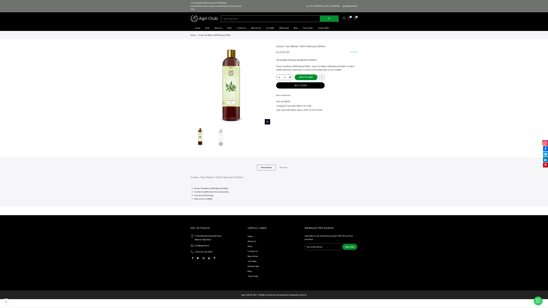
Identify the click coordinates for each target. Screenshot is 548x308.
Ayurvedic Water (294, 106)
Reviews (283, 167)
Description (266, 167)
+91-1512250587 (316, 6)
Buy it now (300, 85)
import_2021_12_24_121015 (309, 110)
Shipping (292, 60)
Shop (207, 28)
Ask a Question (283, 95)
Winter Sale (284, 28)
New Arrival (256, 28)
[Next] (267, 86)
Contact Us (241, 28)
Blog (296, 28)
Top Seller (270, 28)
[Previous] (196, 86)
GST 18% (307, 106)
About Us (218, 28)
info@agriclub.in (351, 6)
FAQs (229, 28)
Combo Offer (323, 28)
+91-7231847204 (333, 6)
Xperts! (303, 295)
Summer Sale (253, 266)
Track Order (308, 28)
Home (197, 28)
